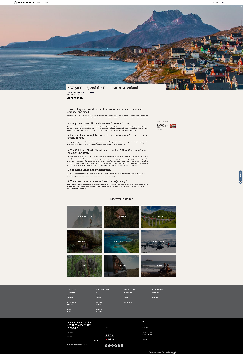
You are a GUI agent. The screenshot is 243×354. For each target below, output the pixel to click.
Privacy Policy (129, 185)
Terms (123, 185)
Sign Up (134, 182)
